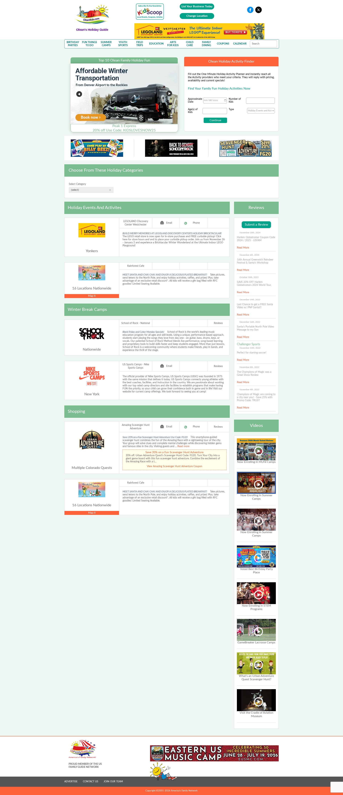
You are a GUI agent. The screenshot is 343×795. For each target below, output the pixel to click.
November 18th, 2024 (250, 233)
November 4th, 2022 (249, 389)
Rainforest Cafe (135, 266)
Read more (183, 446)
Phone (196, 223)
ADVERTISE (71, 781)
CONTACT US (90, 781)
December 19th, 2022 (250, 300)
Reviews (218, 323)
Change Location (197, 15)
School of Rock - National (135, 323)
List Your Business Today (197, 6)
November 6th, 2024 (249, 255)
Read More (243, 248)
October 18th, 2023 (249, 277)
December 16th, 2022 (250, 322)
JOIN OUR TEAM (113, 781)
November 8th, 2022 (249, 367)
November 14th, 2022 (250, 348)
